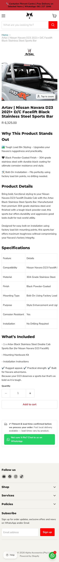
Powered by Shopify (29, 556)
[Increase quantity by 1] (30, 393)
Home (5, 35)
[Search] (53, 25)
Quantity (6, 386)
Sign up (47, 532)
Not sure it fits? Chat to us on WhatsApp (26, 439)
